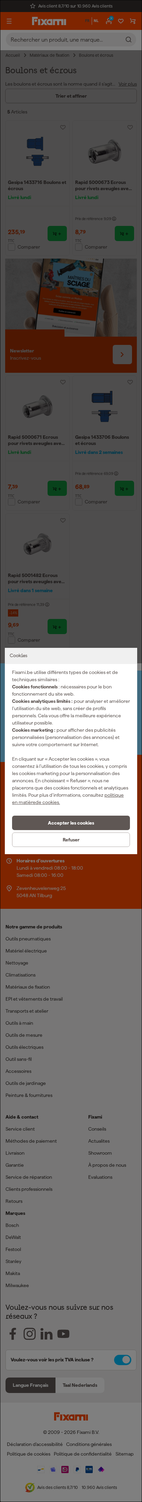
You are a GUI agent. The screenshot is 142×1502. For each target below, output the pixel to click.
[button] (71, 823)
